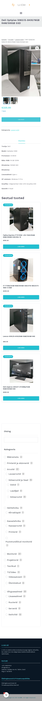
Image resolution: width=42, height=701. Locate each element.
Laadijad (14, 491)
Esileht (4, 40)
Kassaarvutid (15, 526)
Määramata (13, 457)
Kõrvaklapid (15, 512)
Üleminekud (15, 583)
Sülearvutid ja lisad (18, 480)
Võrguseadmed (14, 591)
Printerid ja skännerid (18, 463)
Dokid (13, 485)
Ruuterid (13, 602)
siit (16, 683)
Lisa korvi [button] (21, 246)
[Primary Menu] (21, 13)
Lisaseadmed (15, 596)
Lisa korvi (21, 119)
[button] (37, 48)
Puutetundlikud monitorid (19, 541)
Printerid (13, 532)
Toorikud (11, 566)
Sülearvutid (16, 497)
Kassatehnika (14, 521)
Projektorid (12, 560)
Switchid (13, 614)
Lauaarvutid (19, 40)
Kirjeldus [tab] (21, 141)
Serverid (13, 608)
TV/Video (11, 572)
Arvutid (10, 40)
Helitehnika (13, 508)
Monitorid (12, 554)
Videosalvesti (15, 577)
